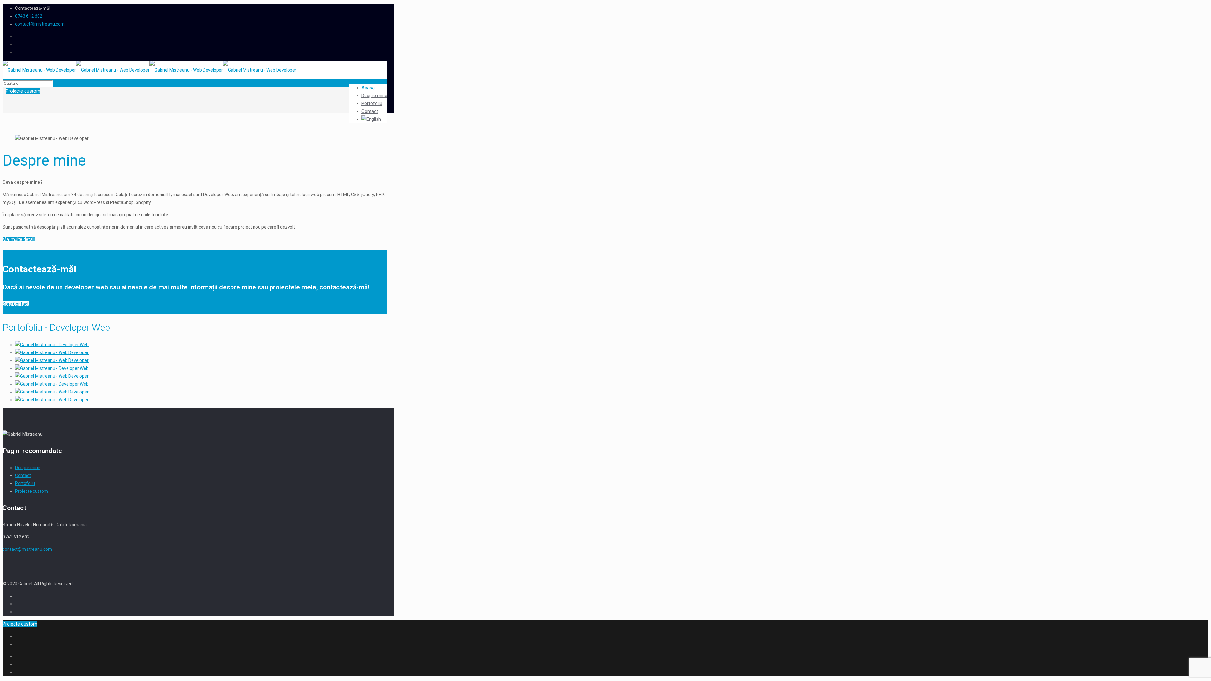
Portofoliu (25, 483)
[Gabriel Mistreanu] (149, 70)
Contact (23, 475)
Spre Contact (16, 303)
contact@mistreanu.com (40, 23)
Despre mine (27, 467)
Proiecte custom (31, 491)
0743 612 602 (28, 16)
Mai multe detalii (19, 239)
